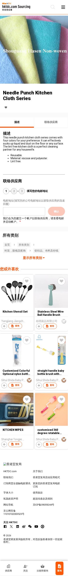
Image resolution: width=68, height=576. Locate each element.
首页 (7, 244)
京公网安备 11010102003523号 (13, 512)
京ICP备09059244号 (43, 504)
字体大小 (8, 492)
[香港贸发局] (34, 466)
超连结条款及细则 (43, 498)
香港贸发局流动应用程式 (46, 477)
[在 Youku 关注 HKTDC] (42, 526)
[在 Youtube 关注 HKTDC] (36, 526)
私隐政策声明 (10, 498)
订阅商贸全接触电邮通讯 (16, 483)
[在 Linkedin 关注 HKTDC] (17, 526)
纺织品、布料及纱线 (46, 250)
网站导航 (8, 504)
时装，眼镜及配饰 (15, 250)
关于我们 (38, 471)
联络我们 (8, 477)
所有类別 (24, 244)
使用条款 (38, 492)
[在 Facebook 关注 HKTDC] (5, 526)
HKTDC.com (10, 471)
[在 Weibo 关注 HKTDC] (24, 526)
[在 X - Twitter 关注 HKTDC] (11, 526)
